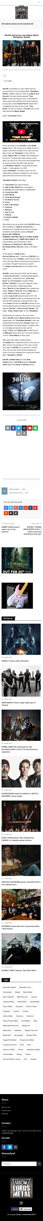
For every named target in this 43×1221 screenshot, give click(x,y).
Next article (35, 524)
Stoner (20, 1050)
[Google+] (16, 508)
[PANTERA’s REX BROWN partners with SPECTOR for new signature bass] (21, 860)
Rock (29, 1045)
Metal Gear (7, 1030)
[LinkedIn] (20, 508)
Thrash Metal (8, 1054)
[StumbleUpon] (25, 508)
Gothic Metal (8, 1016)
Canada (34, 997)
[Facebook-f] (13, 428)
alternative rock (25, 987)
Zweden (33, 1059)
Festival (16, 1011)
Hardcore (19, 1016)
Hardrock (30, 1016)
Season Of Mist (9, 1050)
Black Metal (27, 992)
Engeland (6, 1011)
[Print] (16, 513)
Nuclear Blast (31, 1035)
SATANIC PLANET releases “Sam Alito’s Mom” (19, 970)
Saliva (23, 489)
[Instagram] (24, 428)
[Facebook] (4, 1147)
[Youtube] (29, 428)
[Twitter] (18, 428)
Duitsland (19, 1006)
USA (26, 492)
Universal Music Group (16, 492)
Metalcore (26, 1026)
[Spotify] (35, 428)
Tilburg (19, 1054)
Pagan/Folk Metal (9, 1040)
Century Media (8, 1002)
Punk (22, 1045)
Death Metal (22, 1002)
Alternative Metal (14, 489)
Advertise (5, 1114)
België (17, 992)
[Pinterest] (35, 508)
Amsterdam (7, 992)
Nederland (7, 1035)
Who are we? (6, 1107)
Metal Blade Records (11, 1026)
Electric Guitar (31, 1006)
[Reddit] (6, 513)
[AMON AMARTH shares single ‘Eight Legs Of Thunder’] (21, 681)
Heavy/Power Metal (10, 1021)
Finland (25, 1011)
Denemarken (35, 1002)
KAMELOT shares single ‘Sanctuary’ (15, 661)
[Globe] (7, 428)
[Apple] (18, 433)
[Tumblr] (30, 508)
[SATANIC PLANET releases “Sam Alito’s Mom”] (21, 949)
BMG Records (22, 997)
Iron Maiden (25, 1021)
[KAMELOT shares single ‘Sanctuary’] (21, 639)
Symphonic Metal (33, 1050)
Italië (35, 1021)
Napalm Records (31, 1030)
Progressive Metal (27, 1040)
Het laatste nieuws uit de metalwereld (17, 24)
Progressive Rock (10, 1045)
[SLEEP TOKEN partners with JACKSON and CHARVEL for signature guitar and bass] (21, 816)
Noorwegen (18, 1035)
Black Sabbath (8, 997)
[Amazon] (24, 433)
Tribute (27, 1054)
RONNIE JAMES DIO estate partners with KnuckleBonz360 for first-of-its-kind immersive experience (20, 749)
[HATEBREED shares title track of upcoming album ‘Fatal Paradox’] (21, 905)
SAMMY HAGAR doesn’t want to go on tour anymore (11, 529)
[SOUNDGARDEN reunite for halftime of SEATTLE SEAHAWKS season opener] (21, 772)
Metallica (18, 1030)
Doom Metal (7, 1006)
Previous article (9, 524)
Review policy (6, 1110)
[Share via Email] (11, 513)
